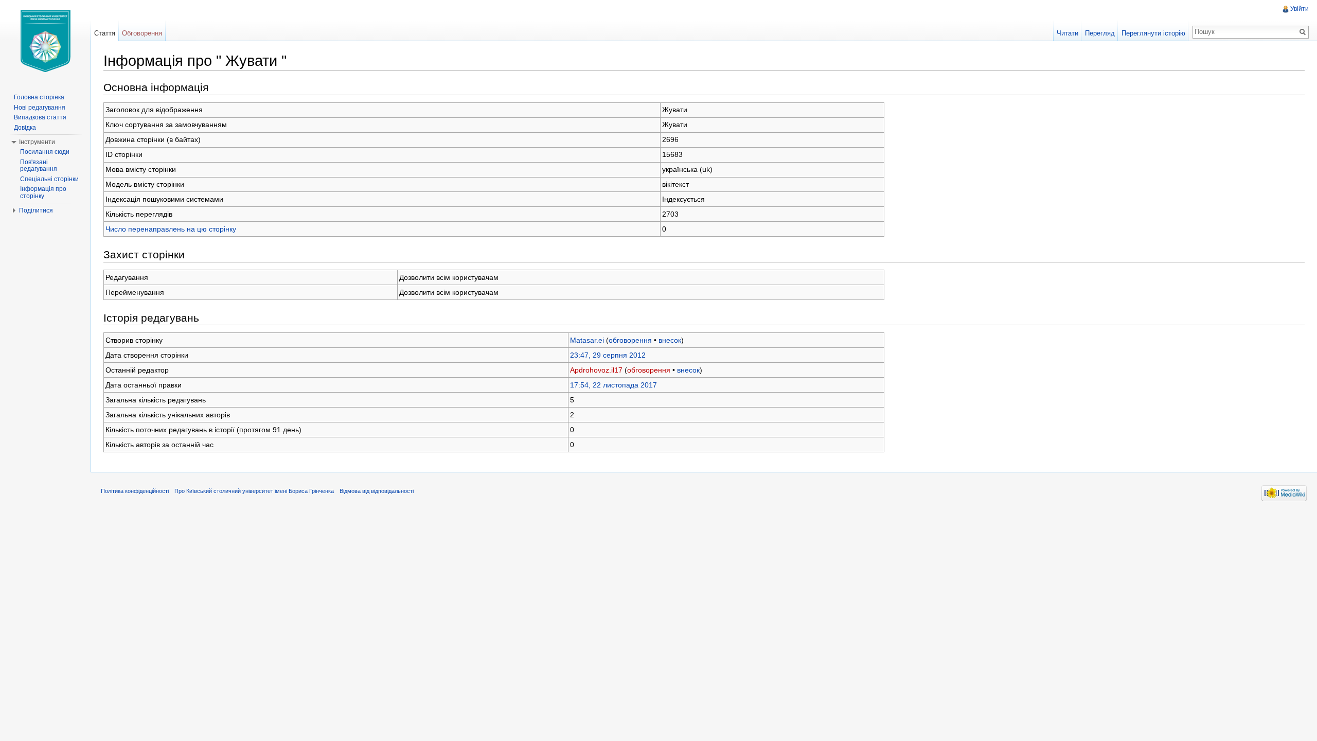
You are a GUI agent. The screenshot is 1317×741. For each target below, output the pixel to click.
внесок (669, 340)
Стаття (104, 33)
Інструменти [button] (37, 142)
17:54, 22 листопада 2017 (613, 385)
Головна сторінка (39, 97)
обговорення (630, 340)
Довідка (25, 127)
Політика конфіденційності (135, 491)
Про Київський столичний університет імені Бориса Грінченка (254, 491)
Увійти (1299, 8)
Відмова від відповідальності (377, 491)
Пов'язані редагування (38, 165)
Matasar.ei (587, 340)
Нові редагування (39, 107)
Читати (1067, 33)
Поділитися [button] (36, 210)
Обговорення (142, 33)
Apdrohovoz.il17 (596, 370)
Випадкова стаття (40, 117)
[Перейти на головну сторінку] (45, 41)
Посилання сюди (44, 151)
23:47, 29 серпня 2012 (608, 355)
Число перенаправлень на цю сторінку (170, 229)
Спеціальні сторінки (49, 179)
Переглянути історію (1153, 33)
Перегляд (1100, 33)
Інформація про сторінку (43, 192)
